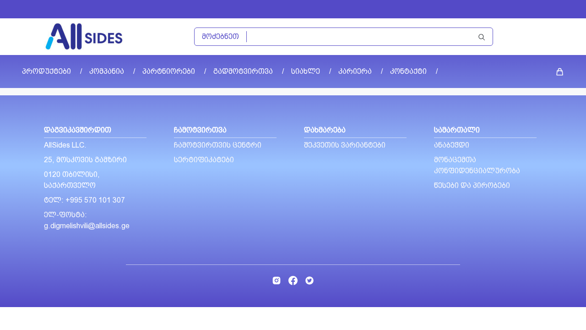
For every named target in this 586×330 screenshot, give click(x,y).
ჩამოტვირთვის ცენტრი (217, 145)
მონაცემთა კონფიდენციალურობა (477, 165)
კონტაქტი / (414, 71)
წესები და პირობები (472, 185)
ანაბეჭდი (451, 145)
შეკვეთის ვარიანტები (344, 145)
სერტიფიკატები (204, 159)
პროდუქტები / (52, 71)
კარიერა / (360, 71)
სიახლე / (311, 71)
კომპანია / (112, 71)
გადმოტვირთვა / (248, 71)
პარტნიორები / (174, 71)
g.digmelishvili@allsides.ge (87, 225)
